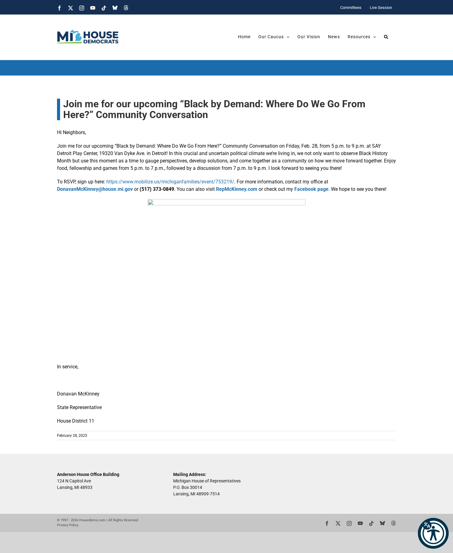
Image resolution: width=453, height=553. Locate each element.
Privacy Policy (67, 525)
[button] (433, 533)
